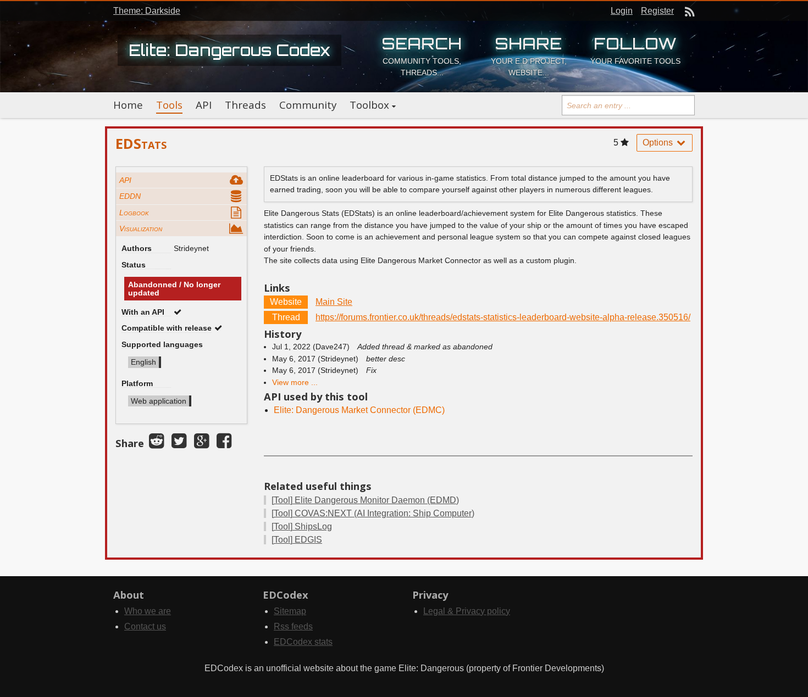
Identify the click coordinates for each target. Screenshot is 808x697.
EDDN (130, 196)
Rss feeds (293, 626)
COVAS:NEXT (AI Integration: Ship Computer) (373, 513)
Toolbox (369, 105)
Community (307, 105)
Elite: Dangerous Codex (229, 50)
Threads (245, 105)
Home (128, 105)
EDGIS (297, 539)
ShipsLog (302, 526)
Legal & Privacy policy (466, 611)
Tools (169, 105)
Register (657, 10)
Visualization (140, 228)
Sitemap (290, 611)
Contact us (145, 626)
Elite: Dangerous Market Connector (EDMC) (359, 410)
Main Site (334, 301)
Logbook (134, 212)
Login (622, 10)
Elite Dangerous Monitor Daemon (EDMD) (365, 500)
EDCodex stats (303, 641)
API (204, 105)
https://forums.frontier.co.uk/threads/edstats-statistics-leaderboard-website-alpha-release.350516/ (503, 317)
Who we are (147, 611)
